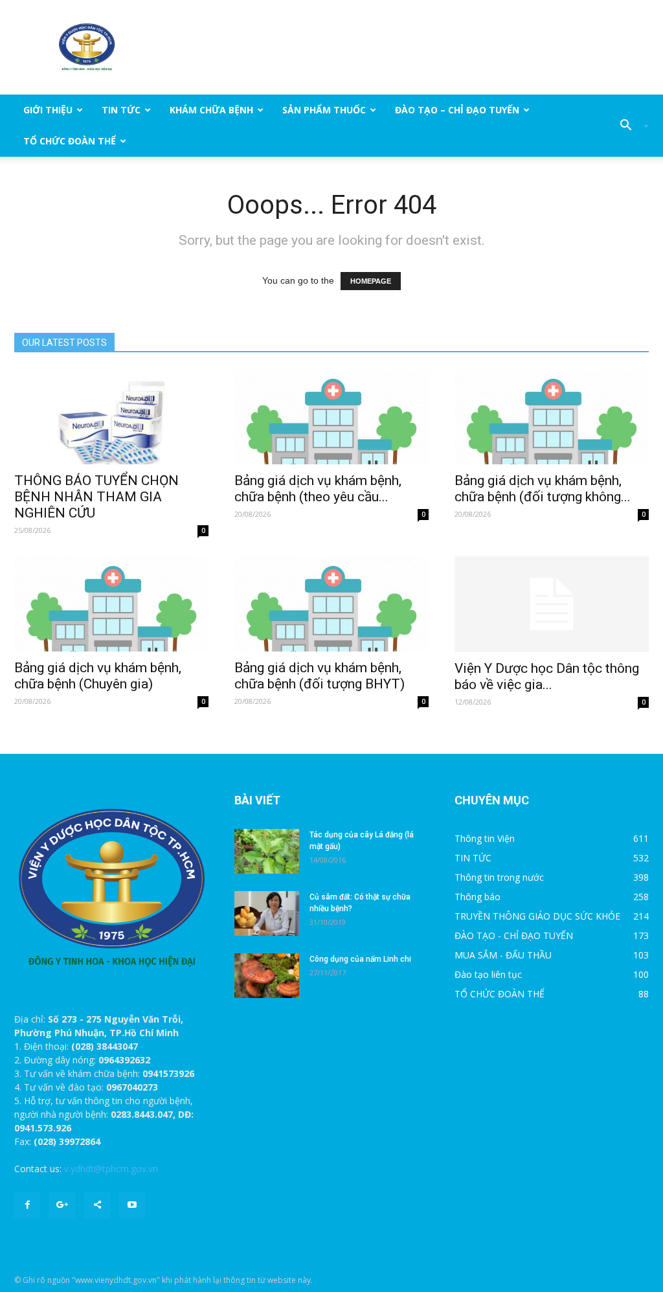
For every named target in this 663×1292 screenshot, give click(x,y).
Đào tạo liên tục (488, 974)
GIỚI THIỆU (48, 110)
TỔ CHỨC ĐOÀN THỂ (69, 141)
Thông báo (477, 896)
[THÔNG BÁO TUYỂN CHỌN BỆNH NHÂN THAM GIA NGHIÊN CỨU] (111, 416)
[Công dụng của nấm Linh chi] (266, 975)
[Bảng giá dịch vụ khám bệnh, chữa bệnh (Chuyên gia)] (111, 604)
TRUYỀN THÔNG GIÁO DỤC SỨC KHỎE (537, 916)
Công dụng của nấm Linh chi (360, 959)
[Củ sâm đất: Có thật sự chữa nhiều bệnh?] (266, 913)
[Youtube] (132, 1205)
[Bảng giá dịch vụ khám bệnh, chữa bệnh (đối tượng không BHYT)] (552, 416)
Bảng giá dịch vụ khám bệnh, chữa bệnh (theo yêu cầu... (317, 488)
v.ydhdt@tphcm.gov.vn (111, 1168)
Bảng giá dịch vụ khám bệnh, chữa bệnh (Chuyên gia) (97, 676)
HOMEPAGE (370, 281)
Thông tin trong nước (499, 877)
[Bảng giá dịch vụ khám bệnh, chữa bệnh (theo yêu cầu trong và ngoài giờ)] (331, 416)
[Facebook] (27, 1205)
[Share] (97, 1205)
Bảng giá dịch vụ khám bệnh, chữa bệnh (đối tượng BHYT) (319, 676)
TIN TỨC (121, 110)
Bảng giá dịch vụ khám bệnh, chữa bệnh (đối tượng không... (543, 488)
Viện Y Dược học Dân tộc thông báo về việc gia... (547, 676)
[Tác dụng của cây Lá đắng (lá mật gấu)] (266, 851)
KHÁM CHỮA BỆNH (211, 110)
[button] (629, 125)
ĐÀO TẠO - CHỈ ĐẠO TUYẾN (514, 935)
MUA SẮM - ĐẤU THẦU (503, 955)
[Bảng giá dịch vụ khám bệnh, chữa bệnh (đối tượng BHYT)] (331, 604)
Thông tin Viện (485, 838)
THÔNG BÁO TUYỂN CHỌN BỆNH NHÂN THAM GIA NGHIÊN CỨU (96, 497)
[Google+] (62, 1205)
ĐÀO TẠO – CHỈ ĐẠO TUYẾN (457, 110)
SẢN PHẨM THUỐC (324, 110)
